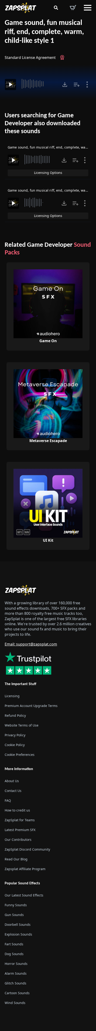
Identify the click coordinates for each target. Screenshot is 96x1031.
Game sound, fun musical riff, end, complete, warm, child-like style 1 (44, 32)
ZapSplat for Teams (20, 820)
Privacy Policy (15, 735)
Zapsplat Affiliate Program (25, 869)
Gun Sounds (14, 915)
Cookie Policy (15, 745)
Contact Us (13, 790)
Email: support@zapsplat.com (31, 644)
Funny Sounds (16, 905)
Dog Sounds (14, 954)
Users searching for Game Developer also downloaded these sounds (42, 123)
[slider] (38, 84)
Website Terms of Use (21, 725)
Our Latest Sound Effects (24, 895)
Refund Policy (15, 715)
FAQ (8, 800)
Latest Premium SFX (20, 830)
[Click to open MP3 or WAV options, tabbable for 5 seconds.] (64, 84)
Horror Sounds (16, 963)
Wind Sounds (15, 1003)
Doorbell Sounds (18, 924)
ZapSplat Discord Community (27, 849)
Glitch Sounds (15, 983)
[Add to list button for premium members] (77, 84)
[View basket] (73, 7)
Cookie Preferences (19, 754)
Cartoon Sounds (17, 993)
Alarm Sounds (16, 973)
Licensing (12, 696)
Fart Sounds (14, 944)
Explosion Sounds (18, 934)
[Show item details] (87, 84)
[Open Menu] (87, 7)
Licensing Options (48, 172)
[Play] (10, 84)
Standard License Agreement (30, 57)
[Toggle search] (56, 8)
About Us (12, 781)
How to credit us (17, 810)
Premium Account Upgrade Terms (31, 705)
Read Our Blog (16, 859)
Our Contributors (18, 839)
